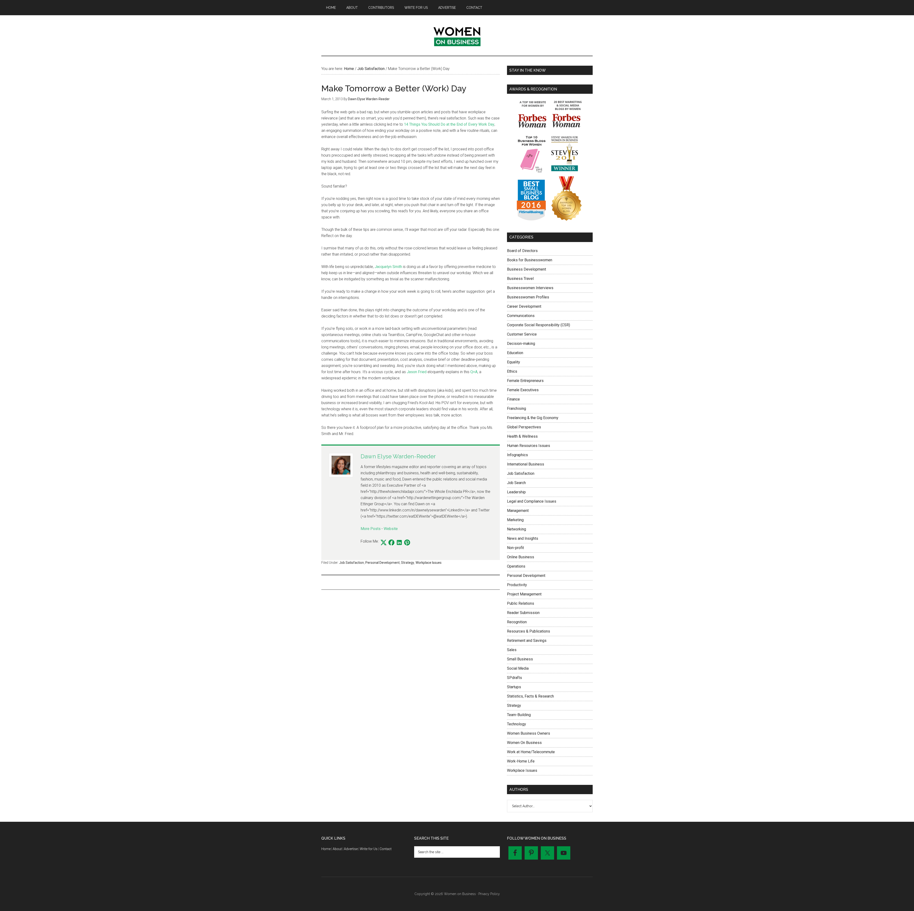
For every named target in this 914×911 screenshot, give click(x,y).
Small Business (520, 659)
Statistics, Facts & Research (530, 696)
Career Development (524, 306)
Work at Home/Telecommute (531, 752)
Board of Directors (522, 250)
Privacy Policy (489, 894)
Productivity (517, 585)
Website (391, 528)
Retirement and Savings (526, 640)
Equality (513, 362)
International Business (525, 464)
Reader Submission (523, 612)
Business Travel (520, 278)
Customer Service (522, 334)
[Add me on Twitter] (384, 543)
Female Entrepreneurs (525, 380)
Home (326, 849)
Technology (516, 724)
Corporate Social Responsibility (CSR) (538, 325)
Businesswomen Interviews (530, 288)
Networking (516, 529)
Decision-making (521, 343)
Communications (521, 315)
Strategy (407, 562)
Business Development (526, 269)
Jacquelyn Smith (388, 266)
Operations (516, 566)
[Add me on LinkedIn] (399, 543)
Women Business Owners (528, 733)
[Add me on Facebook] (391, 543)
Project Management (524, 594)
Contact (386, 849)
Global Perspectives (524, 427)
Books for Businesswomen (529, 260)
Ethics (512, 371)
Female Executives (523, 390)
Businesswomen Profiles (528, 297)
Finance (513, 399)
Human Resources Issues (528, 445)
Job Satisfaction (351, 562)
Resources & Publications (528, 631)
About (337, 849)
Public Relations (520, 603)
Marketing (515, 520)
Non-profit (515, 547)
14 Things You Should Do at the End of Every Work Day (449, 124)
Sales (512, 650)
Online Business (520, 557)
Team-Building (519, 715)
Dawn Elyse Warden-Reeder (398, 456)
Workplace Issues (429, 562)
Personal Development (382, 562)
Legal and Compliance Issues (531, 501)
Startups (514, 687)
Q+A (473, 372)
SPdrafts (514, 677)
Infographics (517, 455)
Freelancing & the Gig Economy (532, 418)
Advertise (351, 849)
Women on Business (457, 35)
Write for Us (369, 849)
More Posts (371, 528)
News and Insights (522, 538)
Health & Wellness (522, 436)
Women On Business (524, 742)
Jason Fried (417, 372)
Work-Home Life (521, 761)
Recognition (517, 622)
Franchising (516, 408)
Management (518, 510)
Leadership (516, 492)
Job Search (516, 482)
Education (515, 353)
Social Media (518, 668)
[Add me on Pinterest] (407, 543)
